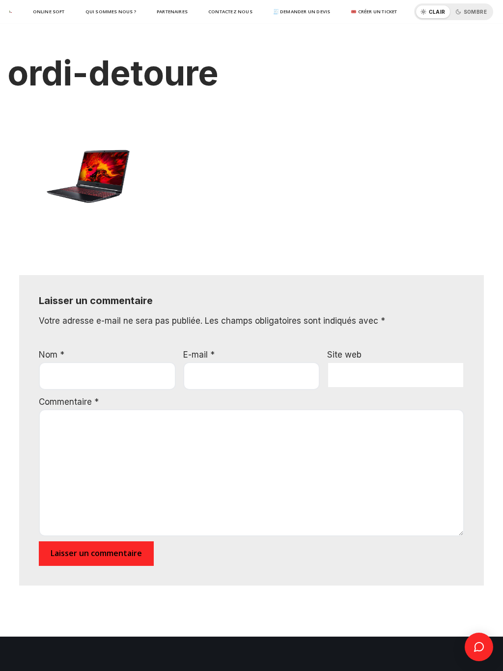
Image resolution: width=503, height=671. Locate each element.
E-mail (199, 355)
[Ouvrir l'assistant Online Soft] (479, 647)
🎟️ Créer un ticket (374, 11)
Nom (51, 355)
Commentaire (69, 402)
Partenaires (172, 11)
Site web (344, 355)
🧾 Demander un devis (302, 11)
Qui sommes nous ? (110, 11)
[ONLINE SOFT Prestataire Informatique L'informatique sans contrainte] (10, 11)
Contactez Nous (230, 11)
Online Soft (49, 11)
